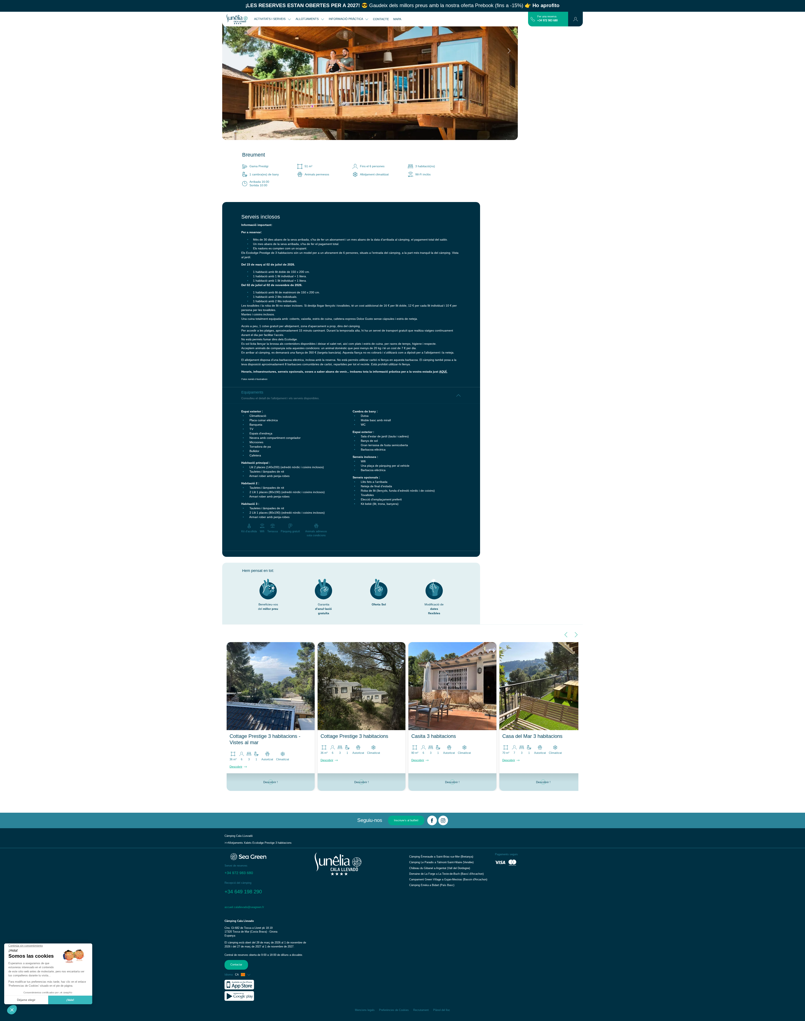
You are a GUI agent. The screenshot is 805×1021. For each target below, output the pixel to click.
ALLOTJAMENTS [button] (307, 19)
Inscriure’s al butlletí (406, 820)
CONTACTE (381, 19)
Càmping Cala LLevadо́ (239, 835)
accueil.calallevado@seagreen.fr (244, 907)
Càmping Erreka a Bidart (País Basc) (431, 885)
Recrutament (421, 1010)
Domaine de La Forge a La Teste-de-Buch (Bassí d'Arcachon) (446, 873)
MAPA (397, 19)
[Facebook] (432, 820)
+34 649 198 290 (243, 891)
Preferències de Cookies (394, 1010)
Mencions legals (365, 1010)
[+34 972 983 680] (533, 19)
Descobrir (236, 766)
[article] (267, 945)
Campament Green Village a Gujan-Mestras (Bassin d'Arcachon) (448, 879)
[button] (575, 19)
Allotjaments (235, 842)
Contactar (236, 964)
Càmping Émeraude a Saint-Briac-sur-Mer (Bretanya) (441, 856)
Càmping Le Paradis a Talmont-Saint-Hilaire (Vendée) (441, 862)
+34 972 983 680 (547, 20)
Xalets (248, 842)
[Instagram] (443, 820)
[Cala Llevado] (237, 19)
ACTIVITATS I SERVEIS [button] (270, 19)
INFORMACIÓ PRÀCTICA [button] (346, 19)
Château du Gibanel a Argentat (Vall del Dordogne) (439, 868)
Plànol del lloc (441, 1010)
